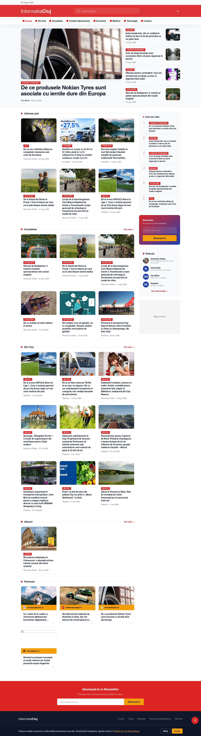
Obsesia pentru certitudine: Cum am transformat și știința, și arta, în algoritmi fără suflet (144, 75)
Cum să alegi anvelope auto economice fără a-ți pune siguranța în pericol (144, 56)
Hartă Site (178, 719)
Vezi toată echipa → (159, 291)
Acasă (28, 20)
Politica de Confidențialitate (126, 730)
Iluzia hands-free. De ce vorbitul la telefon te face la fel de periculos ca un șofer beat (143, 36)
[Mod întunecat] (178, 11)
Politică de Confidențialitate (160, 719)
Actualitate (57, 20)
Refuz (165, 731)
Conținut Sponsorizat (79, 20)
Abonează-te (159, 238)
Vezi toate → (129, 229)
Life (151, 198)
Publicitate (141, 719)
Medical (116, 20)
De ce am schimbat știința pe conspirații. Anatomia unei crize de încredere (162, 204)
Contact (148, 20)
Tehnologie (132, 20)
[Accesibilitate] (195, 720)
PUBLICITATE (160, 317)
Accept (177, 731)
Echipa (131, 719)
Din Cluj (42, 20)
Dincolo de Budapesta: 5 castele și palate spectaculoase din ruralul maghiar (143, 95)
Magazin (130, 30)
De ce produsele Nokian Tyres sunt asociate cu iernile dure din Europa (63, 90)
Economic (101, 20)
